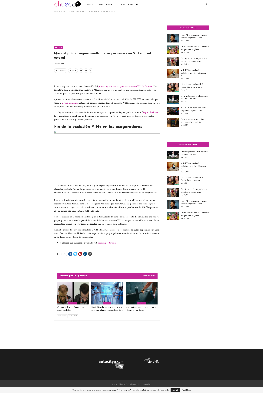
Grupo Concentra (70, 103)
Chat (130, 4)
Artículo (58, 47)
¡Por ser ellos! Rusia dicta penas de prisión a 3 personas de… (193, 109)
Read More (186, 390)
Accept (175, 390)
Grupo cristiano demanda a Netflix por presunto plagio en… (195, 48)
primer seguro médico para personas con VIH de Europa (125, 86)
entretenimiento (106, 4)
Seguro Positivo (150, 112)
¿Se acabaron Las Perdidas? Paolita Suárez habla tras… (192, 85)
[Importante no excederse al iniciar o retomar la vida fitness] (142, 293)
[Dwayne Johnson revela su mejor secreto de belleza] (173, 99)
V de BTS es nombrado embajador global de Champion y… (193, 73)
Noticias (90, 4)
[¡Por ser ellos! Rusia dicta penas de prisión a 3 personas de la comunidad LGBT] (173, 111)
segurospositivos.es (107, 243)
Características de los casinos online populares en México (193, 121)
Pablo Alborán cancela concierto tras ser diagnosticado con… (194, 36)
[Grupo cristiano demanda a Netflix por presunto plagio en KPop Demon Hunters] (173, 49)
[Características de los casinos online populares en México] (173, 122)
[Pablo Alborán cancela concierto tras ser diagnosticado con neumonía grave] (173, 38)
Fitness (121, 4)
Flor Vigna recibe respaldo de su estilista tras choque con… (194, 60)
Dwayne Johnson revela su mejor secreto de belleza (194, 97)
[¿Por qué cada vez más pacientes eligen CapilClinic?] (73, 293)
